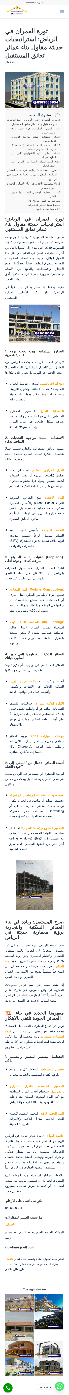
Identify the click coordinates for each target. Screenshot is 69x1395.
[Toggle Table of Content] (56, 114)
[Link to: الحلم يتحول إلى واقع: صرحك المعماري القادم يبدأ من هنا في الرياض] (48, 1320)
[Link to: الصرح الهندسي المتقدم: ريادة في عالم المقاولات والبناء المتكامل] (48, 1367)
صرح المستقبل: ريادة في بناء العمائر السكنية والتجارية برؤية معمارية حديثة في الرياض (32, 174)
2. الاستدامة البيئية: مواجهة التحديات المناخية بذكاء (33, 138)
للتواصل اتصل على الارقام (42, 200)
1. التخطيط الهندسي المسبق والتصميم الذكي (33, 194)
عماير (23, 1269)
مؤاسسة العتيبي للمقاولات (42, 204)
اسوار (47, 1259)
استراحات (58, 1259)
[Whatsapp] (59, 1386)
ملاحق (9, 1269)
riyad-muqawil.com (46, 209)
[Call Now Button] (8, 1387)
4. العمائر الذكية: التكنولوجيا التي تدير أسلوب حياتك (33, 155)
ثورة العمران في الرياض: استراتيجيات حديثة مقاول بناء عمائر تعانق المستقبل (32, 121)
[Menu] (62, 12)
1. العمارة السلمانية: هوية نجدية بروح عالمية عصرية (33, 130)
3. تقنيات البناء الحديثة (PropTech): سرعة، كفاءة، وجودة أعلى (33, 147)
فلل (16, 1269)
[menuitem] (54, 11)
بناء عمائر (10, 61)
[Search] (54, 11)
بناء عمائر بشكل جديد (18, 1264)
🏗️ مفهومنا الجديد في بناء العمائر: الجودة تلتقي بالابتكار (32, 185)
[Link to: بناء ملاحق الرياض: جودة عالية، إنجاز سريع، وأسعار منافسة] (19, 1326)
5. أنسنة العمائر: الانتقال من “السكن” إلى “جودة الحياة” (33, 163)
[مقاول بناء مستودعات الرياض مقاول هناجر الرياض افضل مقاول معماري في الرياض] (28, 11)
